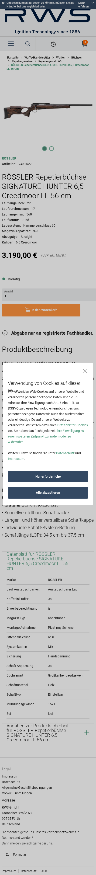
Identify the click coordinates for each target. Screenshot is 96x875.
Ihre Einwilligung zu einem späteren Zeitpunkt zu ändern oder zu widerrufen (46, 436)
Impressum (16, 459)
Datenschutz (65, 453)
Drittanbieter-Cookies (72, 425)
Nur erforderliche (48, 476)
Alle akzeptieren (48, 492)
